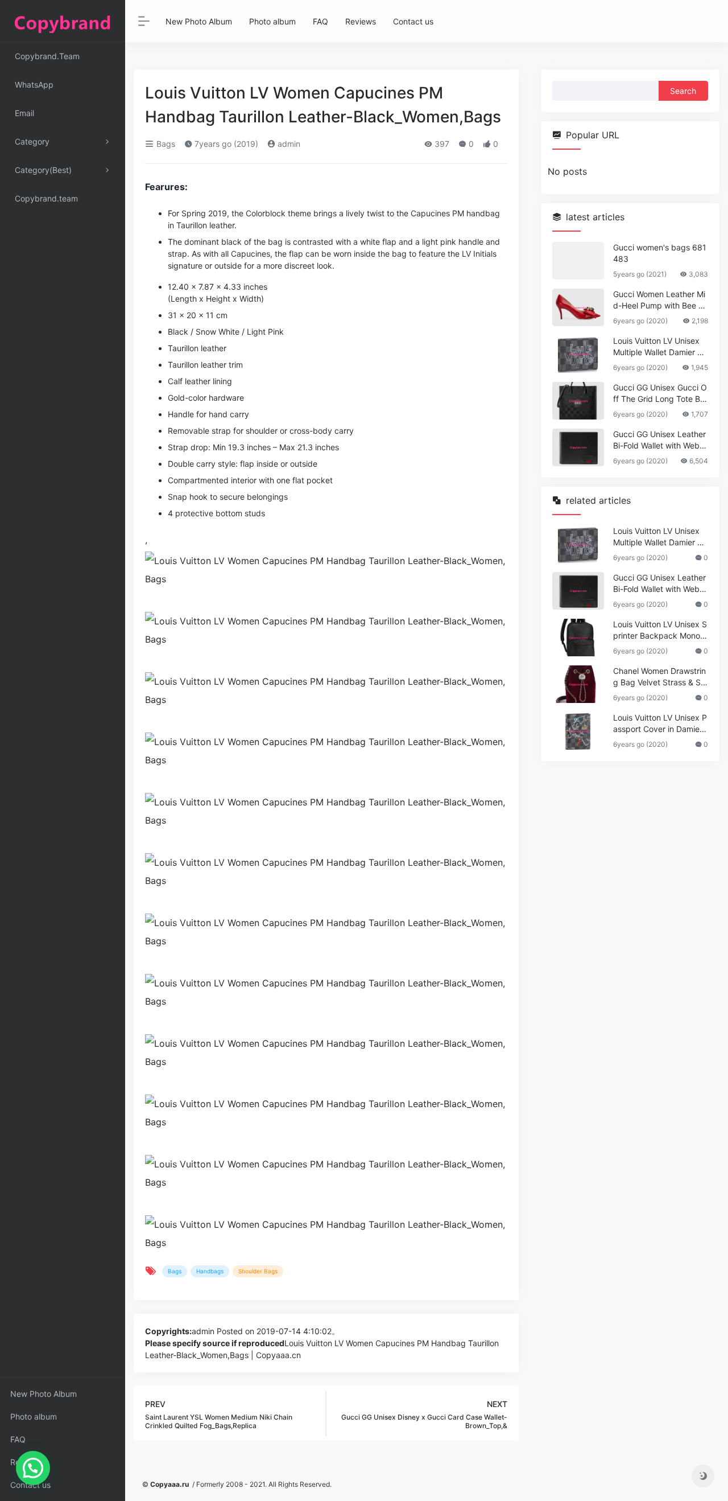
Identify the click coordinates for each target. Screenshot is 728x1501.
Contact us (30, 1485)
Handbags (210, 1271)
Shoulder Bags (258, 1271)
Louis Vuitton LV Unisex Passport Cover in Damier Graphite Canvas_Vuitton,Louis (660, 724)
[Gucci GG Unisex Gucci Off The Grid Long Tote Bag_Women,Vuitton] (578, 401)
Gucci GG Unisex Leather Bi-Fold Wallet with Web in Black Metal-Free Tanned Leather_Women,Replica (659, 440)
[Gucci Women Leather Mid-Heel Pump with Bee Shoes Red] (578, 307)
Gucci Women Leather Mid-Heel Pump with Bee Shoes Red (659, 300)
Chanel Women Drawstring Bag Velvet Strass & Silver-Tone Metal (659, 677)
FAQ (18, 1439)
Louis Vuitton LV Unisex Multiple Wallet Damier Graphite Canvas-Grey (659, 347)
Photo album (33, 1416)
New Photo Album (43, 1394)
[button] (33, 1468)
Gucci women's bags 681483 (659, 253)
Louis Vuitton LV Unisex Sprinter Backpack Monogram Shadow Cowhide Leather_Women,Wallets (660, 630)
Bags (164, 144)
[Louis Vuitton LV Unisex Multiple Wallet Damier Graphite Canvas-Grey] (578, 354)
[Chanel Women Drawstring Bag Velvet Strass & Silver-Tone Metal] (578, 684)
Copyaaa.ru (169, 1484)
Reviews (25, 1462)
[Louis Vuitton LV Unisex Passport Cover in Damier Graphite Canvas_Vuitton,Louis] (578, 731)
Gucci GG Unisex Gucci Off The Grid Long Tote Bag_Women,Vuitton (660, 394)
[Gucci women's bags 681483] (578, 260)
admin (287, 144)
